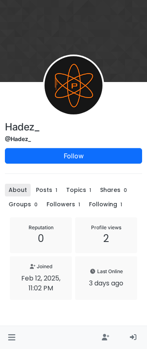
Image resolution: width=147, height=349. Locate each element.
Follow (74, 156)
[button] (11, 337)
